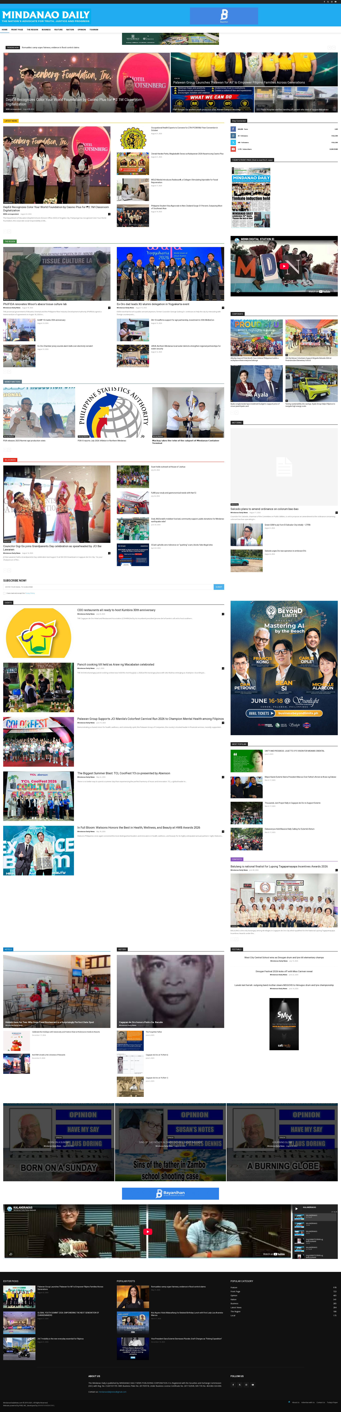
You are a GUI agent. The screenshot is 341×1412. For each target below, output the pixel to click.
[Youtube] (335, 1)
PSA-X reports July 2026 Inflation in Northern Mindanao (102, 440)
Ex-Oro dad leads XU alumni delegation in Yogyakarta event (153, 304)
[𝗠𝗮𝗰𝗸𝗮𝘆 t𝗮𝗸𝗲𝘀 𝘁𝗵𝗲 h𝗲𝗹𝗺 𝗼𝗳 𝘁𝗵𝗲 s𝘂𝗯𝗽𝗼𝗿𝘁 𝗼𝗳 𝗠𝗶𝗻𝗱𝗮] (188, 412)
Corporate (234, 355)
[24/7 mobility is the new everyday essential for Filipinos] (19, 1349)
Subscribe (334, 149)
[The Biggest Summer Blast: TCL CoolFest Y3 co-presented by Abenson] (38, 796)
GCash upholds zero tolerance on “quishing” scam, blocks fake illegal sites (182, 545)
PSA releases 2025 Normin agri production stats (24, 440)
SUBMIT (219, 587)
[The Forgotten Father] (130, 1041)
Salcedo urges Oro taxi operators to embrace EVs (285, 551)
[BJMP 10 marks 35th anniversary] (19, 330)
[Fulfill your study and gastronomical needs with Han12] (133, 502)
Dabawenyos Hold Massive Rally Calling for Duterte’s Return (289, 829)
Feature (177, 78)
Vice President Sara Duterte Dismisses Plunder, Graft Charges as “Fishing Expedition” (186, 1339)
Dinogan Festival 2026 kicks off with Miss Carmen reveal (284, 971)
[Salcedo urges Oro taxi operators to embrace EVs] (247, 561)
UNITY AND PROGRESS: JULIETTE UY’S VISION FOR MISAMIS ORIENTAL (294, 751)
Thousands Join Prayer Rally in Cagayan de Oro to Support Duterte (292, 803)
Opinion (59, 1137)
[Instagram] (331, 1)
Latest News (11, 95)
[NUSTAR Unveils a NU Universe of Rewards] (16, 1064)
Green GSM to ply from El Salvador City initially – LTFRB (287, 525)
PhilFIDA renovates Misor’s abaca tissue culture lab (35, 304)
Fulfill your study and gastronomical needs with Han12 (173, 493)
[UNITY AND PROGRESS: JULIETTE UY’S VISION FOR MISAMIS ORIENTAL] (247, 761)
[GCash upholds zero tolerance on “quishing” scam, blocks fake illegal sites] (133, 555)
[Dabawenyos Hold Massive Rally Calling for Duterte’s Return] (247, 839)
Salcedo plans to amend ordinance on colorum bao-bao (265, 509)
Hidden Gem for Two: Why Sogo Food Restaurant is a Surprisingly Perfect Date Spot (49, 1022)
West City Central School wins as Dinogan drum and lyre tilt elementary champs (284, 957)
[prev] (329, 47)
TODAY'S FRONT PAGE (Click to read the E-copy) (252, 160)
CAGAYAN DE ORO (124, 300)
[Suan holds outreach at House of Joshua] (133, 476)
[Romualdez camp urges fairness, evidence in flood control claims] (133, 1296)
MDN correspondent (11, 214)
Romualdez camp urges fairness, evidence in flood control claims (50, 47)
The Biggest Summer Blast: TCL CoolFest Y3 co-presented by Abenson (123, 773)
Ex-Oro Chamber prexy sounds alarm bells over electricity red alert (65, 346)
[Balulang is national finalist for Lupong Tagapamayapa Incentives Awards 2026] (284, 900)
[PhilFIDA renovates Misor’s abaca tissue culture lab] (56, 274)
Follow (335, 136)
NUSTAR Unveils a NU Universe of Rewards (48, 1055)
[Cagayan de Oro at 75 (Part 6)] (130, 1064)
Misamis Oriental (9, 300)
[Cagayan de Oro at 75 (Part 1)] (130, 1087)
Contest (234, 926)
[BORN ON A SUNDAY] (58, 1142)
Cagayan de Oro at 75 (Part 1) (157, 1078)
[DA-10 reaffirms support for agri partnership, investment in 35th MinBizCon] (133, 330)
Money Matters (9, 436)
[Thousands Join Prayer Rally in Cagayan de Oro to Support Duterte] (247, 813)
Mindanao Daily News (11, 308)
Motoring (234, 504)
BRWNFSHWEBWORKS (46, 1405)
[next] (333, 47)
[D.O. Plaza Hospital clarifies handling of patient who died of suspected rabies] (296, 99)
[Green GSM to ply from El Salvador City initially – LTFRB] (247, 535)
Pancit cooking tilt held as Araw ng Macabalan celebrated (115, 664)
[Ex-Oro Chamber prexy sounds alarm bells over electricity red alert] (19, 356)
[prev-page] (5, 231)
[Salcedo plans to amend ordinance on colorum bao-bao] (284, 467)
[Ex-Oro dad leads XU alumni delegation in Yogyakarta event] (170, 274)
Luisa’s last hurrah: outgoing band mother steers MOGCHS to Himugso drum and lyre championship (284, 985)
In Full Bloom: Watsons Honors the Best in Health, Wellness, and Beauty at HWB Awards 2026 (138, 827)
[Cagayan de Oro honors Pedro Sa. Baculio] (170, 991)
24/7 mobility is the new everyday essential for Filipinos (61, 1339)
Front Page (178, 106)
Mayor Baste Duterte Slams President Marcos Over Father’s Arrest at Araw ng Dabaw (300, 777)
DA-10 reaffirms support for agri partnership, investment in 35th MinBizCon (182, 320)
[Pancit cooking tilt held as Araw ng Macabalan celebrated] (38, 687)
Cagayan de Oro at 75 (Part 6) (157, 1055)
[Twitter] (328, 1)
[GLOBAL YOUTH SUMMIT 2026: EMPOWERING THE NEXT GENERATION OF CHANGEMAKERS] (19, 1323)
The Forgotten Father (154, 1032)
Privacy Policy (30, 593)
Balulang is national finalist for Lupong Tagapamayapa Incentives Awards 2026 (279, 866)
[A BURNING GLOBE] (282, 1142)
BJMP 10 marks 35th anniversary (51, 320)
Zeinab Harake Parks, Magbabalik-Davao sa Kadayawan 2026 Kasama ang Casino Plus (187, 154)
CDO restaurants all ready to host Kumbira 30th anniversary (116, 610)
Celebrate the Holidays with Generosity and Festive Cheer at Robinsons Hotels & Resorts (66, 1032)
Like (336, 129)
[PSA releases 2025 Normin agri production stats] (39, 412)
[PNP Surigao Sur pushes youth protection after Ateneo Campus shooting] (212, 99)
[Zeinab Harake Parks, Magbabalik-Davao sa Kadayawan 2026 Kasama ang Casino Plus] (133, 163)
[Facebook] (324, 1)
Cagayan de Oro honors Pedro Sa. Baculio (141, 1022)
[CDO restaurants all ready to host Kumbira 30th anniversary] (38, 633)
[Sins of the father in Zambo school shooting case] (170, 1142)
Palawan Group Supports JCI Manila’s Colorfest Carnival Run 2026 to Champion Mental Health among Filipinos (150, 718)
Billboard (7, 542)
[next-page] (9, 231)
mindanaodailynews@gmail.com (112, 1392)
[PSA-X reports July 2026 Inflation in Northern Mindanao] (114, 412)
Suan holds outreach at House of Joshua (168, 467)
